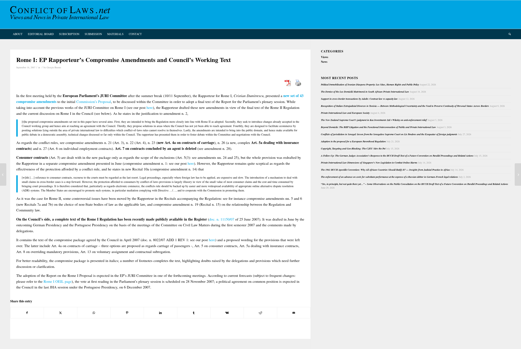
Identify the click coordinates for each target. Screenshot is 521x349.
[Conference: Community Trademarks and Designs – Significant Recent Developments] (3, 174)
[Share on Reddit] (260, 312)
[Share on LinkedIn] (160, 312)
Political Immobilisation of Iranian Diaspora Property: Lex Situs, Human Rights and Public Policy (370, 84)
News (324, 62)
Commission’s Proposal (93, 101)
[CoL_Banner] (61, 14)
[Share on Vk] (227, 312)
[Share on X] (60, 312)
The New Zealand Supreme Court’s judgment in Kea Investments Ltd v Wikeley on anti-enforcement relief (374, 120)
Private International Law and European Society (345, 113)
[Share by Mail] (293, 312)
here (150, 107)
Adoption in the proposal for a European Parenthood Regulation (353, 141)
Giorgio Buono (54, 67)
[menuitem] (17, 34)
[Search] (508, 34)
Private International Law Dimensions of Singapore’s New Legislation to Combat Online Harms (369, 162)
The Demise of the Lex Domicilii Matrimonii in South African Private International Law (365, 91)
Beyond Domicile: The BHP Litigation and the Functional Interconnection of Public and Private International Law (378, 127)
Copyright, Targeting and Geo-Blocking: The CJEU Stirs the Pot (353, 148)
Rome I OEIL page (58, 281)
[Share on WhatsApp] (94, 312)
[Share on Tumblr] (193, 312)
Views (324, 57)
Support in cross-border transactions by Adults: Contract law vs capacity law (359, 99)
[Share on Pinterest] (127, 312)
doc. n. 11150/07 (221, 219)
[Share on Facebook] (27, 312)
